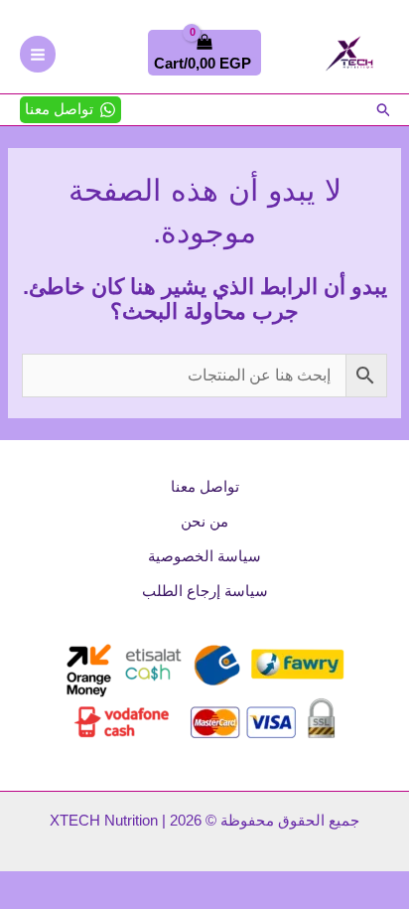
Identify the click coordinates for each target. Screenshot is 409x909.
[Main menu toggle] (38, 54)
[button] (382, 109)
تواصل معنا (205, 487)
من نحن (204, 522)
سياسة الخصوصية (204, 556)
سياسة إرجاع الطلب (205, 591)
